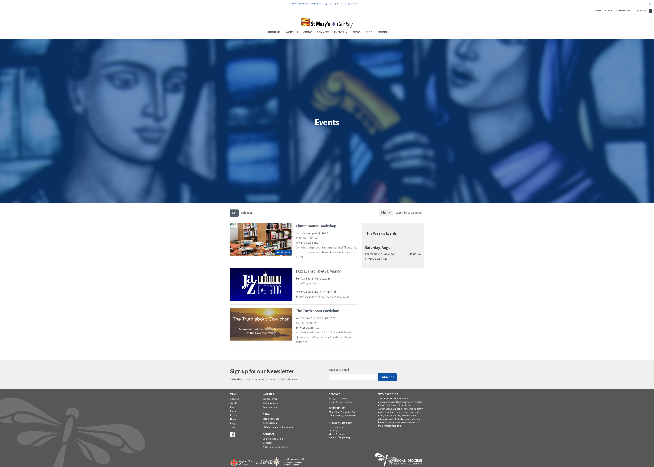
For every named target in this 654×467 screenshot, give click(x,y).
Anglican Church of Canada (242, 462)
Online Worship (270, 403)
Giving (382, 32)
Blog (369, 32)
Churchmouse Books (273, 439)
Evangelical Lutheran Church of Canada (293, 462)
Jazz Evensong (270, 407)
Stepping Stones (271, 419)
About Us (273, 32)
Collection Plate (623, 11)
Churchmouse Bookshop (380, 254)
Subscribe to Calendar (408, 212)
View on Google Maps (340, 437)
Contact (608, 11)
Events (339, 32)
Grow (307, 32)
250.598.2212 (640, 11)
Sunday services (270, 399)
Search (598, 11)
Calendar (246, 212)
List (234, 212)
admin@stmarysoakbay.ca (341, 402)
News (357, 32)
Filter (384, 212)
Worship (291, 32)
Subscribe (387, 377)
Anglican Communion (268, 461)
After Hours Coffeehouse (275, 447)
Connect (323, 32)
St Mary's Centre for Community (278, 427)
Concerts (267, 443)
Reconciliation (270, 423)
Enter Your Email (339, 369)
